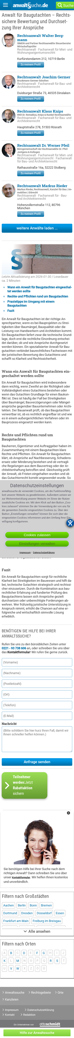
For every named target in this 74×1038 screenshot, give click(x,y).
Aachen (8, 905)
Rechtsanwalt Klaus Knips (40, 111)
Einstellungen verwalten (37, 543)
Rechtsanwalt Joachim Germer (43, 77)
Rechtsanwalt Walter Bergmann (40, 37)
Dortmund (10, 913)
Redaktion (29, 1014)
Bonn (33, 905)
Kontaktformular (21, 877)
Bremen (46, 905)
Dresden (27, 913)
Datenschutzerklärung (40, 1010)
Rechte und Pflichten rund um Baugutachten (37, 296)
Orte (61, 992)
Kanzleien (11, 999)
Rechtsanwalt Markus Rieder (42, 185)
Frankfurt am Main (16, 921)
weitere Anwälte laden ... (37, 228)
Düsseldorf (44, 913)
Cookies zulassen (37, 535)
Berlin (22, 905)
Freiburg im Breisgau (47, 921)
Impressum (12, 1010)
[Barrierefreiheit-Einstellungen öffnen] (70, 523)
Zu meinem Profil (31, 64)
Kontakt (9, 1014)
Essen (60, 913)
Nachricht (9, 724)
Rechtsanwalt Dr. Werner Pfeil (43, 145)
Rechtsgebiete (41, 992)
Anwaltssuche (14, 992)
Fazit (10, 310)
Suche (68, 5)
